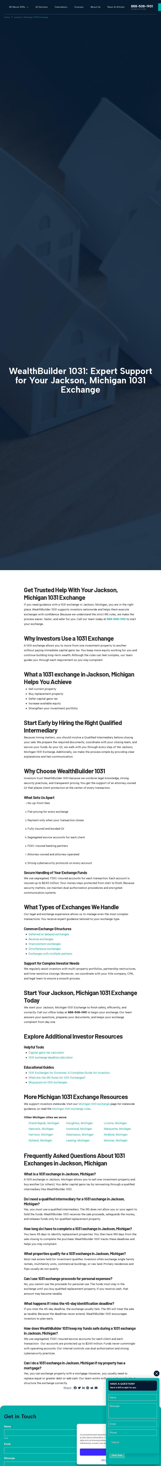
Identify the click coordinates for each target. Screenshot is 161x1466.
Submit (115, 1442)
